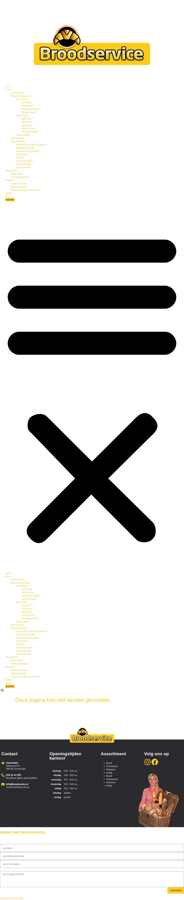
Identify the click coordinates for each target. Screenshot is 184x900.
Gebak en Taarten (19, 183)
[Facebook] (154, 762)
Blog (7, 196)
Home (8, 86)
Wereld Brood (17, 92)
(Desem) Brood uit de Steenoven (31, 144)
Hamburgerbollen (30, 131)
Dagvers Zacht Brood (21, 96)
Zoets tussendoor (19, 186)
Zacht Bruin (27, 122)
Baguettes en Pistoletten (27, 151)
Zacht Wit (26, 118)
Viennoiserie (11, 170)
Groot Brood (22, 99)
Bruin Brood (27, 105)
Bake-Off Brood (18, 141)
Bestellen (10, 199)
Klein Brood (21, 115)
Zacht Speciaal (28, 128)
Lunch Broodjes (23, 164)
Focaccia (20, 157)
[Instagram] (147, 762)
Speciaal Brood (29, 112)
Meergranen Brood (30, 109)
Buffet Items (22, 154)
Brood (8, 89)
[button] (92, 386)
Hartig (8, 193)
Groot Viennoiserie (20, 177)
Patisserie (10, 180)
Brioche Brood (23, 135)
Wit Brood (27, 102)
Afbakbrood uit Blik (25, 147)
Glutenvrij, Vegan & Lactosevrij (25, 190)
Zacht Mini (27, 125)
